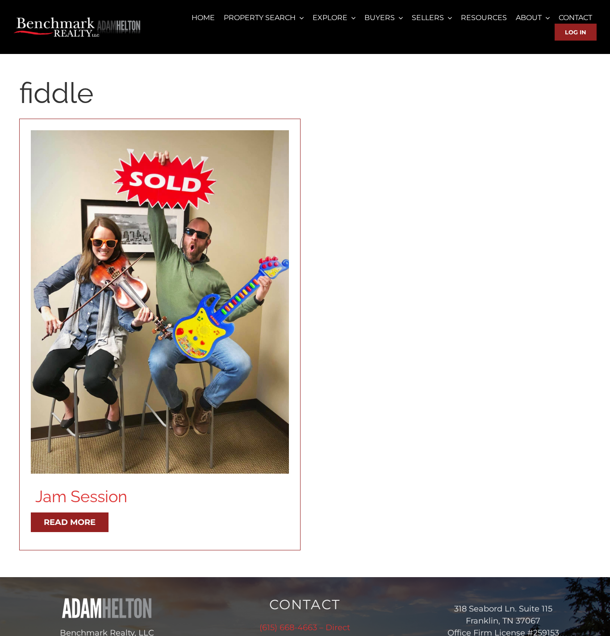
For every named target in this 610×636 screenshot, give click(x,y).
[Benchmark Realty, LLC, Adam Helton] (77, 21)
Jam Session (81, 496)
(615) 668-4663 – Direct (304, 627)
